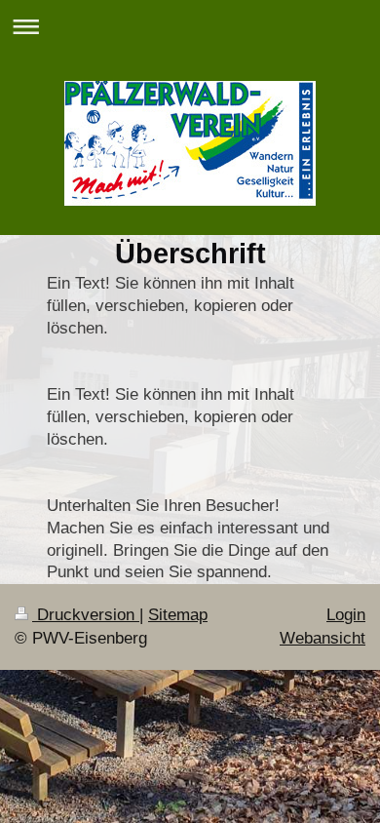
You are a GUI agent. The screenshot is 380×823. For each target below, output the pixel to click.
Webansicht (322, 638)
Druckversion (85, 615)
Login (345, 615)
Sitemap (178, 615)
